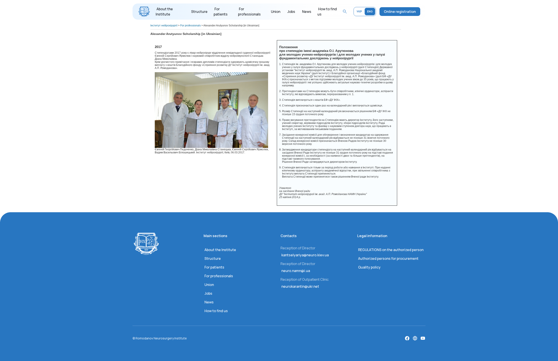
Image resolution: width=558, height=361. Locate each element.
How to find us (216, 310)
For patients (214, 267)
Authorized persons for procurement (388, 258)
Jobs (291, 11)
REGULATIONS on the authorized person (391, 249)
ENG (370, 11)
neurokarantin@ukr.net (300, 286)
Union (275, 11)
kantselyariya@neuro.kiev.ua (305, 255)
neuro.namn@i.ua (295, 270)
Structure (199, 11)
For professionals (218, 276)
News (306, 11)
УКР (359, 11)
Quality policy (369, 267)
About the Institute (220, 249)
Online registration (400, 11)
